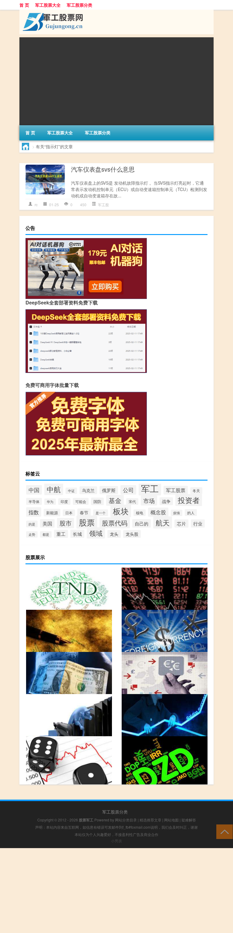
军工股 (103, 204)
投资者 (189, 500)
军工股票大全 (48, 5)
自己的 (141, 523)
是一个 (101, 512)
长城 (77, 534)
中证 (71, 490)
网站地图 (171, 819)
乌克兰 (88, 490)
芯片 (181, 523)
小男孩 (116, 840)
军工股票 (175, 490)
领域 (96, 533)
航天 (163, 522)
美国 (47, 523)
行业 (197, 523)
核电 (139, 512)
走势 (32, 534)
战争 (166, 501)
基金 (115, 500)
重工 (61, 534)
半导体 (34, 501)
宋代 (132, 501)
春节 (84, 512)
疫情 (176, 513)
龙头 (114, 534)
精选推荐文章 (150, 819)
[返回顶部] (223, 831)
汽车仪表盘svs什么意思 (103, 169)
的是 (32, 524)
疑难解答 (188, 819)
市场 (149, 500)
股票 (87, 522)
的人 (190, 512)
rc (36, 204)
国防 (97, 501)
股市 (65, 523)
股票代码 (114, 522)
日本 (69, 512)
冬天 (196, 490)
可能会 (80, 501)
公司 (128, 490)
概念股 (158, 512)
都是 (45, 534)
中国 (34, 490)
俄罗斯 (109, 490)
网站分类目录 (126, 819)
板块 (121, 510)
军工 (150, 488)
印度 (64, 501)
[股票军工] (51, 12)
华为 (50, 501)
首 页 (24, 5)
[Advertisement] (116, 79)
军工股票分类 (79, 5)
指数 (34, 512)
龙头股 (132, 534)
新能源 (52, 512)
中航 (54, 489)
